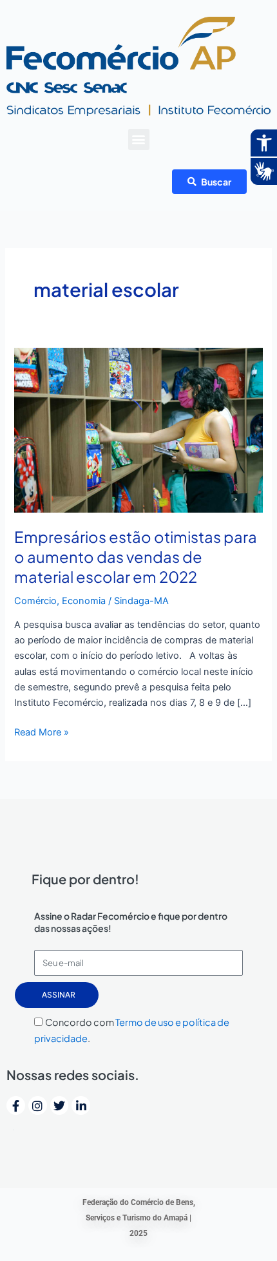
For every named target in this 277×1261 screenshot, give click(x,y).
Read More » (41, 731)
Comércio (35, 601)
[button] (138, 139)
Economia (84, 601)
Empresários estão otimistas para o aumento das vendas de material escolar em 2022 (135, 556)
